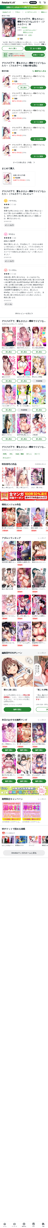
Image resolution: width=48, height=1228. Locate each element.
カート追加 (37, 48)
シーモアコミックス (29, 30)
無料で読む (17, 709)
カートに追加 (38, 87)
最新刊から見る (40, 71)
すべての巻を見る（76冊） (23, 162)
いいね (10, 225)
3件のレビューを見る (23, 313)
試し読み (24, 87)
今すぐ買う (13, 48)
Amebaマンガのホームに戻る (24, 853)
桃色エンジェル (28, 32)
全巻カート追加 (38, 55)
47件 (30, 35)
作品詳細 (39, 381)
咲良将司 (24, 27)
